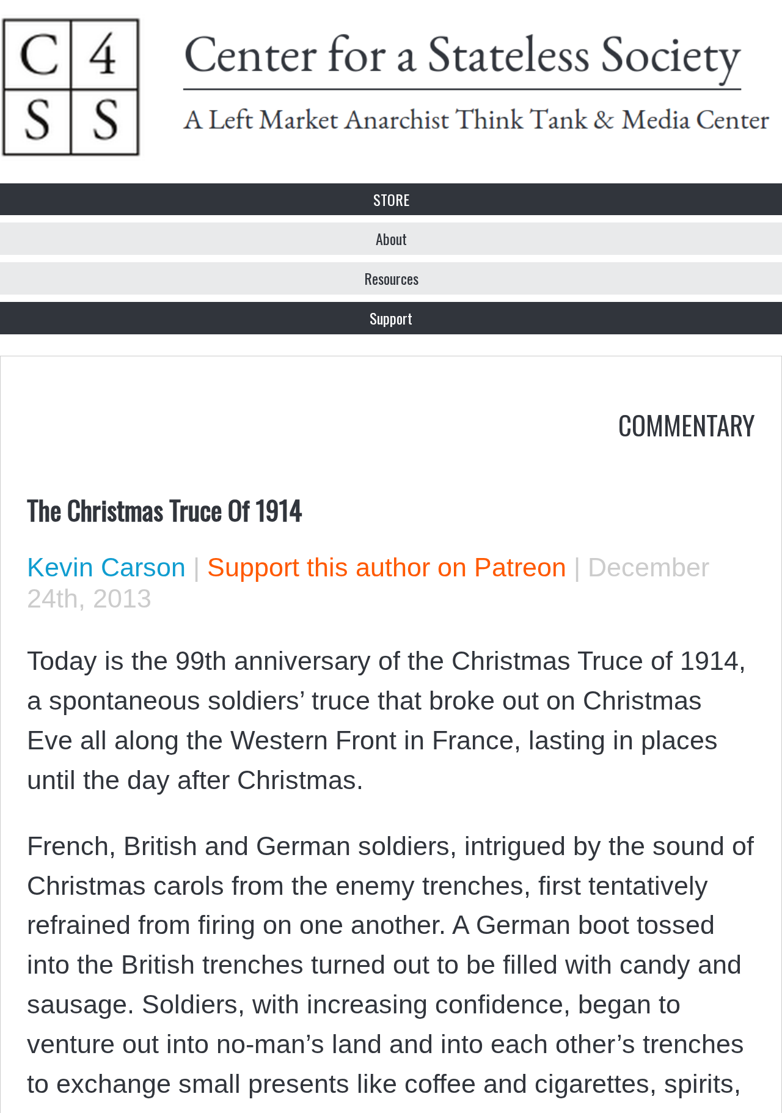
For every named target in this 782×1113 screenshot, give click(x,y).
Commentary (686, 424)
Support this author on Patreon (386, 567)
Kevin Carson (106, 567)
